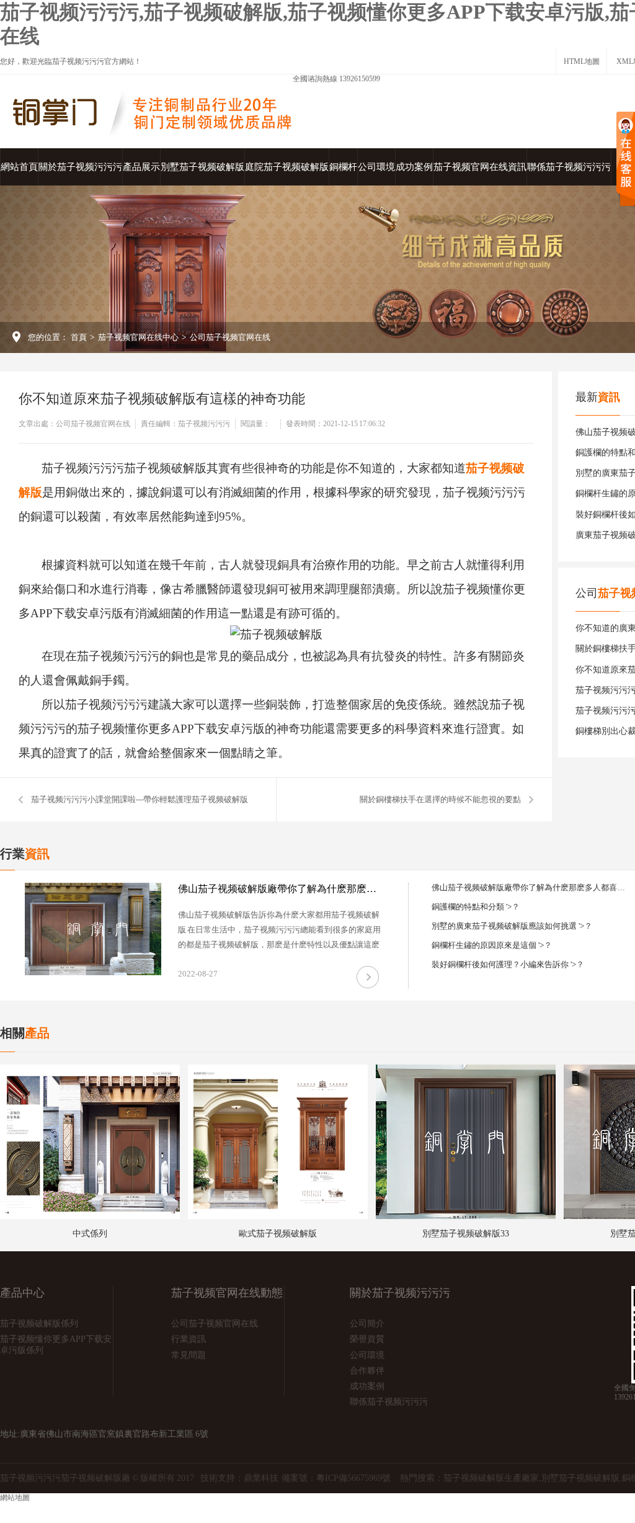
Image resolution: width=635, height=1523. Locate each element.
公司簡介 (367, 1323)
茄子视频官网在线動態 (227, 1293)
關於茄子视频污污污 (80, 167)
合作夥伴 (367, 1370)
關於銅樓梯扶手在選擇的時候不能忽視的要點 (440, 799)
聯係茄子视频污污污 (569, 167)
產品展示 (141, 167)
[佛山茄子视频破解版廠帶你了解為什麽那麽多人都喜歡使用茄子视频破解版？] (368, 977)
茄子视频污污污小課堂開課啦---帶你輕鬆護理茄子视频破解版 (139, 799)
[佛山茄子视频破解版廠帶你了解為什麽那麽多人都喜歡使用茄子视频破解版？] (93, 929)
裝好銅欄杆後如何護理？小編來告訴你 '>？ (508, 964)
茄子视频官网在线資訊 (479, 167)
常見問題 (188, 1355)
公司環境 (376, 167)
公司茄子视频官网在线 (230, 337)
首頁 (79, 337)
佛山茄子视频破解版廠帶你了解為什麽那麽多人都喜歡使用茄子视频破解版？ (280, 888)
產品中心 (22, 1293)
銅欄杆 (343, 167)
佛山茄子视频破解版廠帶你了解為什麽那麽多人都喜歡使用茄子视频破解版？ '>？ (531, 887)
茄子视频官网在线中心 (138, 337)
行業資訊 (188, 1339)
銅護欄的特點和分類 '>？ (476, 906)
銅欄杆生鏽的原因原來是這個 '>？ (492, 945)
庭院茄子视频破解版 (287, 167)
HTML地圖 (582, 61)
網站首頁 (19, 167)
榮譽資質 (367, 1339)
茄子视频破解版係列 (39, 1323)
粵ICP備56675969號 (353, 1478)
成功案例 (414, 167)
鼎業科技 (261, 1478)
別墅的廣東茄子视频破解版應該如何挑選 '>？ (512, 926)
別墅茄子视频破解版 (202, 167)
